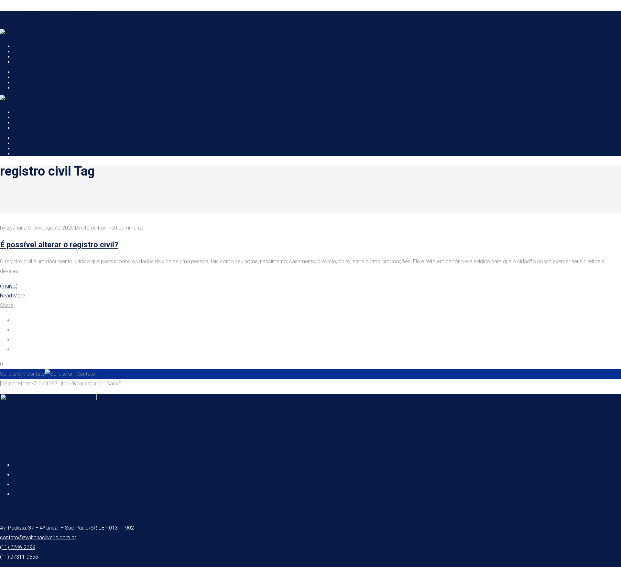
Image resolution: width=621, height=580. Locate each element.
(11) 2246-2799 (17, 547)
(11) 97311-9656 (19, 557)
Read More (12, 296)
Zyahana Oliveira (25, 228)
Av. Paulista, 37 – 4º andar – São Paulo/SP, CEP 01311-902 (67, 528)
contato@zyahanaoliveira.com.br (107, 14)
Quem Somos (29, 465)
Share (6, 305)
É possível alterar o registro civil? (59, 244)
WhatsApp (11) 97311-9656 (30, 14)
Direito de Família (94, 228)
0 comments (128, 228)
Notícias (22, 484)
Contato (22, 494)
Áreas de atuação (33, 475)
